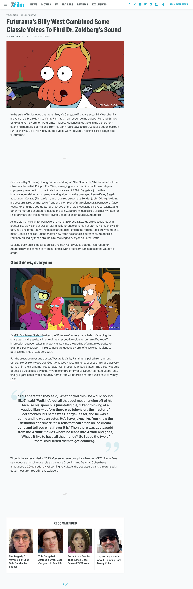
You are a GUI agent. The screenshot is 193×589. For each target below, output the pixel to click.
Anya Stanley (16, 36)
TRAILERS (67, 4)
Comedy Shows (28, 15)
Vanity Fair (51, 118)
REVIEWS (82, 4)
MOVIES (46, 4)
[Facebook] (129, 5)
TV (56, 4)
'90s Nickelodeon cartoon (103, 126)
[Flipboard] (145, 5)
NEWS (33, 4)
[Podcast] (163, 4)
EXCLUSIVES (99, 4)
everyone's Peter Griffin (85, 238)
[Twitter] (134, 5)
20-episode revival (38, 466)
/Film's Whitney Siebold (28, 335)
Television (12, 15)
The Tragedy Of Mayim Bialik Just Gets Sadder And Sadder (19, 561)
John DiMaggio (101, 198)
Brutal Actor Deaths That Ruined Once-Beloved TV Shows (79, 560)
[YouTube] (140, 5)
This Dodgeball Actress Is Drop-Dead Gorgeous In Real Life (50, 560)
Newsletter (181, 4)
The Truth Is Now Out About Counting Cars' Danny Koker (109, 560)
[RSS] (156, 5)
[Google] (151, 5)
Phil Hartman (18, 215)
